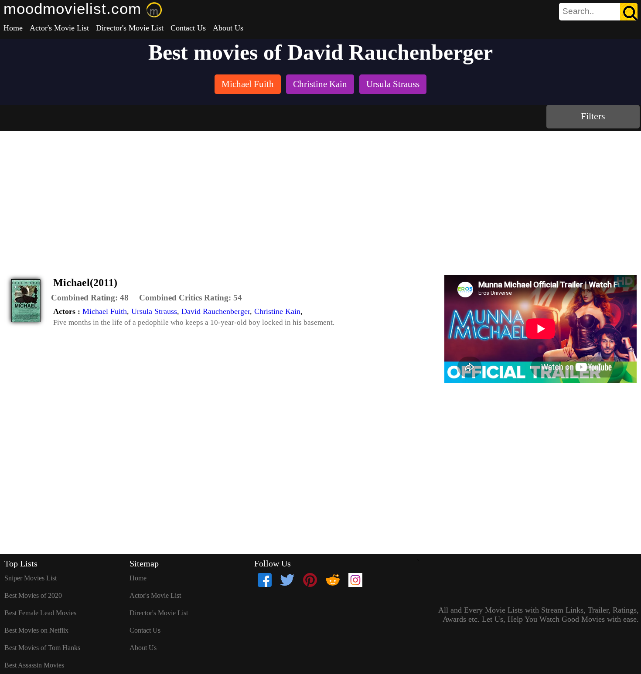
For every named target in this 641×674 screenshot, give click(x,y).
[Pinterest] (310, 580)
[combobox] (578, 11)
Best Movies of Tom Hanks (42, 647)
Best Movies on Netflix (36, 630)
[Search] (629, 11)
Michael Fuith (104, 311)
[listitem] (248, 85)
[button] (90, 298)
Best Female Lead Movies (40, 613)
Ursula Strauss (154, 311)
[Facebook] (264, 580)
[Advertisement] (320, 196)
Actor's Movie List (59, 28)
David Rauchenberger (215, 311)
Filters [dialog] (593, 116)
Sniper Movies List (30, 578)
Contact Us (188, 28)
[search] (598, 11)
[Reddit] (332, 580)
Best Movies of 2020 (33, 595)
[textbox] (578, 11)
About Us (228, 28)
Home (13, 28)
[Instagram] (355, 580)
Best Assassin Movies (34, 665)
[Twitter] (287, 580)
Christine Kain (277, 311)
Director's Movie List (130, 28)
